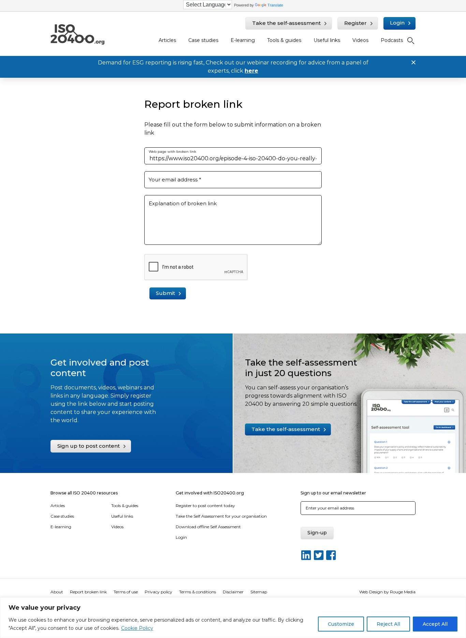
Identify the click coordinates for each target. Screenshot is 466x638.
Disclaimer (233, 591)
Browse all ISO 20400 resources (84, 492)
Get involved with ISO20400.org (210, 492)
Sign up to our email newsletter (333, 492)
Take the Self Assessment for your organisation (221, 516)
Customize (341, 624)
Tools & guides (284, 40)
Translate (275, 5)
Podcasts (392, 40)
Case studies (203, 40)
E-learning (243, 40)
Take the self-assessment (286, 23)
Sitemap (258, 591)
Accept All (435, 624)
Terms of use (126, 591)
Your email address (175, 179)
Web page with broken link (172, 151)
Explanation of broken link (183, 203)
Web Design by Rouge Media (387, 591)
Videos (360, 40)
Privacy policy (158, 591)
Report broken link (88, 591)
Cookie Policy (137, 628)
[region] (233, 617)
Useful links (327, 40)
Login (397, 22)
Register (355, 23)
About (56, 591)
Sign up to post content (88, 446)
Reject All (388, 624)
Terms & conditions (197, 591)
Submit (165, 293)
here (251, 71)
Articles (167, 40)
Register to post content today (205, 505)
